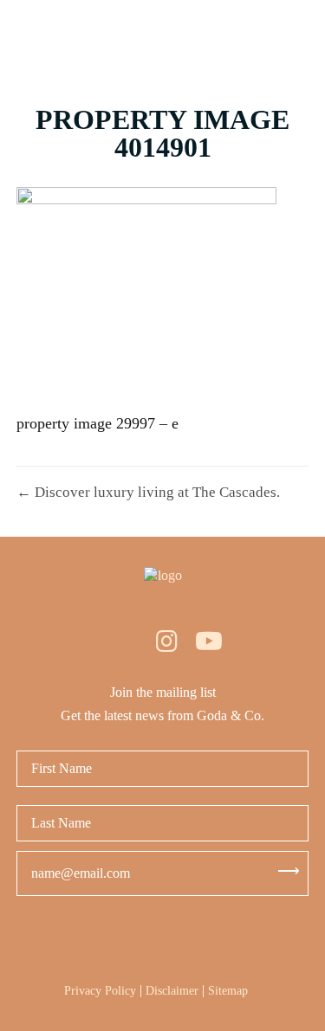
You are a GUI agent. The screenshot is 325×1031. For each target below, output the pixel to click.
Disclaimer (172, 990)
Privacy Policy (100, 990)
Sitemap (228, 990)
